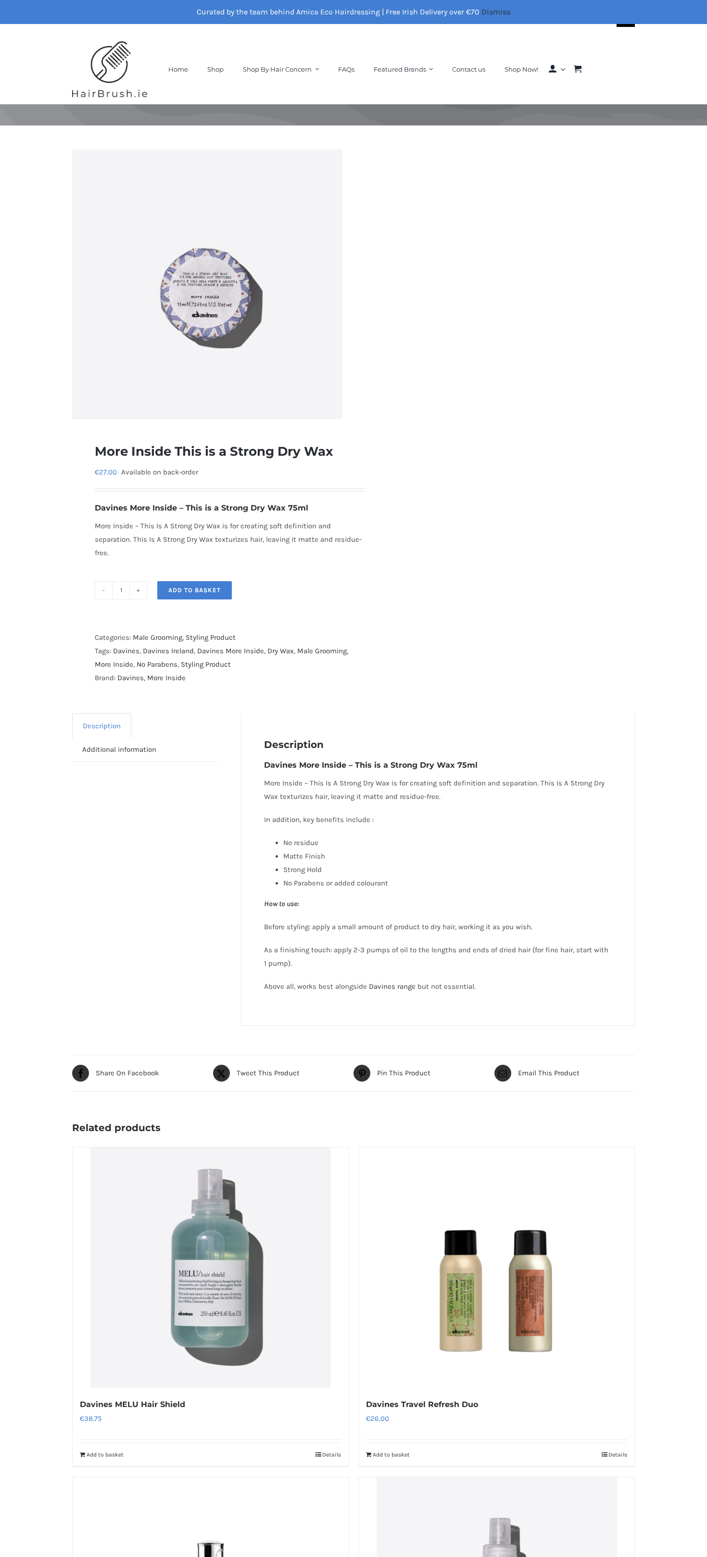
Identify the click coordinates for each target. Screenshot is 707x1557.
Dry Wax (280, 651)
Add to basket (194, 590)
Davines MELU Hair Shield (132, 1404)
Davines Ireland (168, 651)
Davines (112, 507)
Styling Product (211, 637)
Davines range (392, 986)
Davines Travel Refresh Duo (422, 1404)
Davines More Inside (230, 651)
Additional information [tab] (119, 749)
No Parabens (157, 664)
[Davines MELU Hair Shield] (210, 1267)
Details (331, 1454)
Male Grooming (157, 637)
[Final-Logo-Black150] (109, 44)
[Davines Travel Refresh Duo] (496, 1267)
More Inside (114, 664)
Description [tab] (102, 726)
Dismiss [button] (495, 11)
